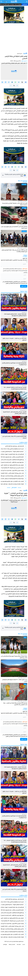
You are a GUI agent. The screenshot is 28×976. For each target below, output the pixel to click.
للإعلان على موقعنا (12, 944)
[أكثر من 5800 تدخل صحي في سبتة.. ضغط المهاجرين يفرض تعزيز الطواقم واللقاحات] (14, 241)
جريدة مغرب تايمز (10, 941)
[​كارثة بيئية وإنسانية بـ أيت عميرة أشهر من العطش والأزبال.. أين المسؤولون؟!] (14, 354)
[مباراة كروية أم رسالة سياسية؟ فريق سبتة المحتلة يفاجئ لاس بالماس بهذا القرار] (14, 647)
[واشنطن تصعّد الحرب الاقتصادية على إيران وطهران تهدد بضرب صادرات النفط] (14, 217)
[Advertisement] (14, 38)
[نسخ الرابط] (5, 82)
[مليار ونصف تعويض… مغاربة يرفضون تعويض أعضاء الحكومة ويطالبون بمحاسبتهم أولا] (14, 305)
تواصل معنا (19, 944)
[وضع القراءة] (8, 82)
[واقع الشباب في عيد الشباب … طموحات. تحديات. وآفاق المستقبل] (14, 330)
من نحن (23, 944)
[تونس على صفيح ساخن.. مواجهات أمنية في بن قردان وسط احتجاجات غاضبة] (14, 194)
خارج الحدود (19, 53)
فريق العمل (5, 944)
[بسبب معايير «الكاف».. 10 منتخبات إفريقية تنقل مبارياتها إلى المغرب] (14, 670)
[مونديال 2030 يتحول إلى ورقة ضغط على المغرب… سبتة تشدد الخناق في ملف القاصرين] (14, 694)
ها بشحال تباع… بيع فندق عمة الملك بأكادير (14, 446)
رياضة (21, 490)
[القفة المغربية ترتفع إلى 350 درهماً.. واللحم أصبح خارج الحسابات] (14, 428)
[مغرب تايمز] (14, 1)
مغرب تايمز (24, 61)
